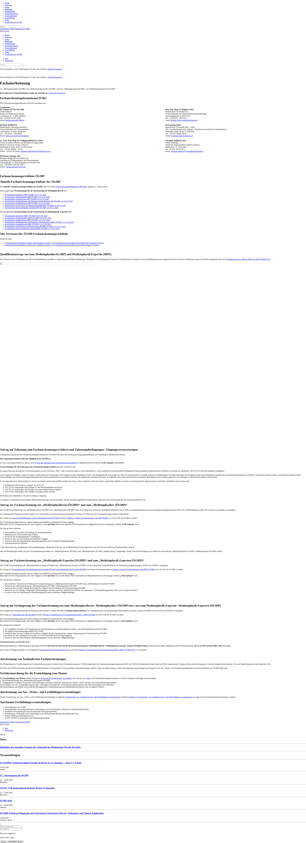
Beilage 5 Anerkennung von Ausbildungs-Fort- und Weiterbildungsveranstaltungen (161, 697)
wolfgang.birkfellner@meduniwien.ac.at (35, 151)
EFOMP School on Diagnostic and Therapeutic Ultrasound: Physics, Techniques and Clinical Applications (52, 813)
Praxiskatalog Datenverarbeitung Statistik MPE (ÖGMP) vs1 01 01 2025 (32, 229)
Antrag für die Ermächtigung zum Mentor (56, 678)
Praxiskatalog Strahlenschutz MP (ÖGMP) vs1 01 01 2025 (27, 199)
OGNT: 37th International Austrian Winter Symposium (27, 788)
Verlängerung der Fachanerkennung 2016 (55, 650)
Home (7, 3)
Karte (7, 7)
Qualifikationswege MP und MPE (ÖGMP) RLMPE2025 (248, 259)
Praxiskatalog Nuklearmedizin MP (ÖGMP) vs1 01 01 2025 (27, 197)
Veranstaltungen (11, 16)
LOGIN (3, 842)
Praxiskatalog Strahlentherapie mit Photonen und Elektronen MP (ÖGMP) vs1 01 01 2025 (39, 201)
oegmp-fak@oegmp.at (56, 93)
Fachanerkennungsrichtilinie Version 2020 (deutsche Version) (28, 243)
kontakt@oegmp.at (55, 69)
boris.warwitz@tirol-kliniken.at (17, 136)
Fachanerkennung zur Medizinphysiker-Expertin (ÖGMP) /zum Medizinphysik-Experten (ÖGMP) (49, 569)
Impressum (9, 61)
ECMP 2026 (6, 800)
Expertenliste (10, 18)
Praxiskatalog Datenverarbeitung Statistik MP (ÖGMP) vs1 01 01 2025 (31, 208)
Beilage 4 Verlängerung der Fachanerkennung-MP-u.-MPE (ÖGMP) (69, 615)
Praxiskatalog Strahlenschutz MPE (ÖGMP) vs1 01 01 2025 (27, 220)
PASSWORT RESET (15, 842)
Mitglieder (9, 9)
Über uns (8, 5)
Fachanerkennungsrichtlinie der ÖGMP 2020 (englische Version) (79, 243)
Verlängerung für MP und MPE (24, 615)
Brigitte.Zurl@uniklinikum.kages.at (184, 120)
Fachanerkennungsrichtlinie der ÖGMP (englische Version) (76, 245)
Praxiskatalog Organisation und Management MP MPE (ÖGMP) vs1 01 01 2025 (35, 206)
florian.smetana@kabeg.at (16, 167)
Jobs (6, 58)
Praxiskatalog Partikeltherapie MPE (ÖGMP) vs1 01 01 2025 (28, 224)
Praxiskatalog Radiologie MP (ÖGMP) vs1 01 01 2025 (25, 195)
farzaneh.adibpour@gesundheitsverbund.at (187, 151)
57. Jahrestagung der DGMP (14, 775)
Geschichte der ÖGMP (13, 22)
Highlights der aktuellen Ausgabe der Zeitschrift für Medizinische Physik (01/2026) (40, 747)
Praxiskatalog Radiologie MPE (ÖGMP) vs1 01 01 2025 (26, 216)
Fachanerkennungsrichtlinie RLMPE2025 (71, 187)
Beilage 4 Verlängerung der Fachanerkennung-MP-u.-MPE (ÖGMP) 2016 (107, 650)
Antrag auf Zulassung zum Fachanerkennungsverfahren (56, 463)
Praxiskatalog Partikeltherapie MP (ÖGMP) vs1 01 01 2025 (27, 203)
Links (7, 20)
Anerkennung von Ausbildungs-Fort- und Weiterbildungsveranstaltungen (92, 697)
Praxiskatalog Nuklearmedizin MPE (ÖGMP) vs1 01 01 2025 (28, 218)
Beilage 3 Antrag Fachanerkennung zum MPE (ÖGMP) (133, 569)
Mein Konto (4, 31)
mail (88, 678)
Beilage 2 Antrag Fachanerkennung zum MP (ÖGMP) (87, 518)
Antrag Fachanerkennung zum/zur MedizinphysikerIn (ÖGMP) (36, 518)
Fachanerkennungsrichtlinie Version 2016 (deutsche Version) (28, 245)
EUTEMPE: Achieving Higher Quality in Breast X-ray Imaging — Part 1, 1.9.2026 (41, 763)
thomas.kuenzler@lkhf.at (14, 120)
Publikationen (10, 12)
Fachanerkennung (11, 14)
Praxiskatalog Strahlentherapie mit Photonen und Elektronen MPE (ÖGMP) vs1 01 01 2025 (39, 222)
